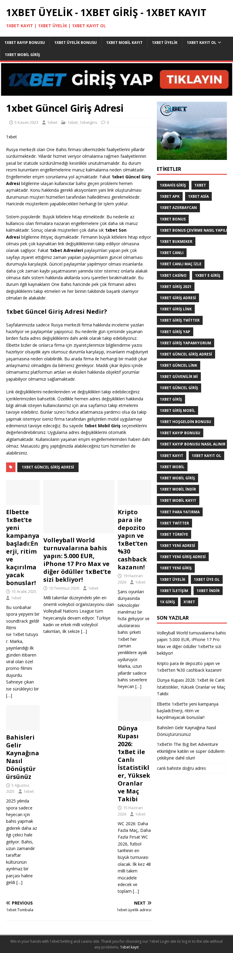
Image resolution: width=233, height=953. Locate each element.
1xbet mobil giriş (22, 54)
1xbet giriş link (176, 309)
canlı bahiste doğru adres (181, 768)
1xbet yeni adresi (177, 545)
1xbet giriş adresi (178, 297)
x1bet (189, 601)
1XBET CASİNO (173, 275)
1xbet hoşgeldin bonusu (185, 421)
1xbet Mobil (172, 466)
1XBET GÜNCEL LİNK (178, 365)
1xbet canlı (172, 252)
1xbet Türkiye (174, 534)
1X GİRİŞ (167, 601)
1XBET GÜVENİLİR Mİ (179, 376)
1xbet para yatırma (180, 512)
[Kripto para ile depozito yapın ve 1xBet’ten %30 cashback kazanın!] (134, 502)
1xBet (200, 185)
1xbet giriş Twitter (180, 320)
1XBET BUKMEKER (176, 241)
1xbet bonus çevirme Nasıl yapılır (195, 230)
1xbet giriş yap (175, 331)
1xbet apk (170, 196)
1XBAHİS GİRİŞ (173, 185)
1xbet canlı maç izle (180, 263)
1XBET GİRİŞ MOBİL (177, 410)
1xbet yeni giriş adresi (183, 556)
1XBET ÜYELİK (172, 579)
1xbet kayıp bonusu (25, 42)
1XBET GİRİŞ (171, 399)
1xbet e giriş (207, 275)
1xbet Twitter (174, 523)
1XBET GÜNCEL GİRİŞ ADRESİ (48, 467)
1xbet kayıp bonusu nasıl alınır (192, 444)
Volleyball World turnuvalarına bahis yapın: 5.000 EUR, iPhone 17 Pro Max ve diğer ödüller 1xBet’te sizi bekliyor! (77, 560)
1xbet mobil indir (178, 489)
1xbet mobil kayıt (124, 42)
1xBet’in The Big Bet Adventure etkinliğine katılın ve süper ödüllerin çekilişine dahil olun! (191, 751)
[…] (84, 631)
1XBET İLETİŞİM (174, 590)
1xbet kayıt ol (201, 42)
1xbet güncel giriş (179, 387)
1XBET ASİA (198, 196)
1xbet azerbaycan (178, 207)
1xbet (52, 122)
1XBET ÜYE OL (207, 579)
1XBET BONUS (173, 219)
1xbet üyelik (164, 42)
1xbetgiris (88, 122)
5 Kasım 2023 (26, 122)
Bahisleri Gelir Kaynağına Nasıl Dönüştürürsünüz (22, 757)
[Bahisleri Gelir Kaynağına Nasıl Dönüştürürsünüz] (23, 727)
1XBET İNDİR (208, 590)
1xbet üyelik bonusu (75, 42)
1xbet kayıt (171, 455)
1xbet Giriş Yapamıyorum (185, 343)
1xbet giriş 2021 (175, 286)
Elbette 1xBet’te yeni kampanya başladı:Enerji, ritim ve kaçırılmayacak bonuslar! (22, 547)
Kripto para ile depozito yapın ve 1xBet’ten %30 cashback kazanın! (133, 539)
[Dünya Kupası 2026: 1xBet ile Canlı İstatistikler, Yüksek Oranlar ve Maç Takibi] (134, 718)
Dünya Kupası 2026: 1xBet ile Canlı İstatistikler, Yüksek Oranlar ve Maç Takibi (134, 763)
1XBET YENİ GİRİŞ (176, 568)
